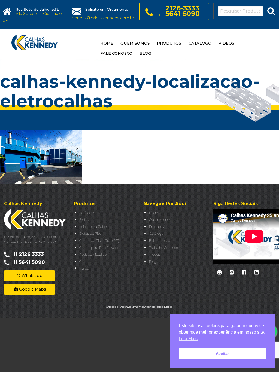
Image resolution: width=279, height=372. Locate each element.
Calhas (84, 262)
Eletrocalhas (89, 220)
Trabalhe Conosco (163, 248)
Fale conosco (159, 241)
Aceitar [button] (222, 353)
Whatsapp (31, 275)
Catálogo (156, 233)
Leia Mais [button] (188, 338)
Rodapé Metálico (93, 254)
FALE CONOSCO (116, 53)
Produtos (156, 227)
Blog (152, 262)
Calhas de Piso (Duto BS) (99, 241)
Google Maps (32, 289)
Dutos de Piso (90, 233)
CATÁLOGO (200, 43)
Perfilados (87, 213)
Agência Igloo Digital (158, 307)
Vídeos (154, 254)
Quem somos (160, 220)
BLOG (145, 53)
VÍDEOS (226, 43)
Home (154, 213)
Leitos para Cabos (93, 227)
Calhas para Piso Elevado (99, 248)
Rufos (84, 268)
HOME (106, 43)
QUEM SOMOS (135, 43)
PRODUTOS (169, 43)
